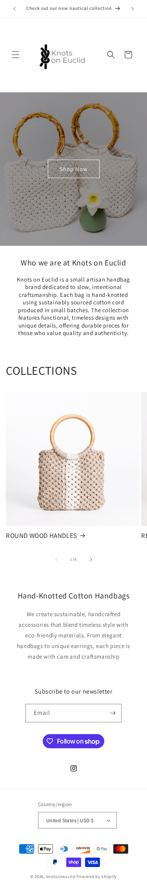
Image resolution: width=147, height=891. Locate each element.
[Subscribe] (112, 713)
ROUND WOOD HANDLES (41, 535)
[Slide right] (91, 559)
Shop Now (74, 169)
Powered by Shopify (96, 876)
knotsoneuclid (61, 876)
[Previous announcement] (14, 8)
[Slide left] (56, 559)
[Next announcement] (132, 8)
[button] (15, 54)
